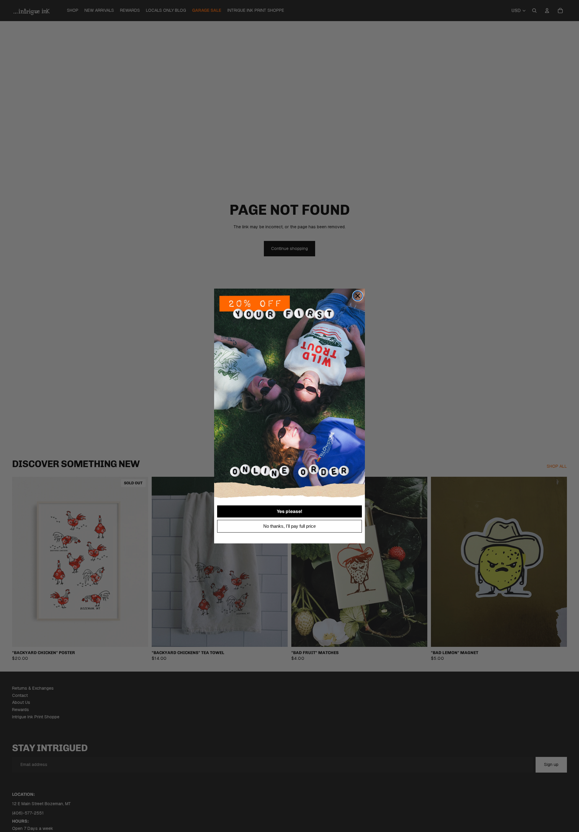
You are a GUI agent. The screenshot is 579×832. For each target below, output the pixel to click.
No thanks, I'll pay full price (289, 526)
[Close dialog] (357, 296)
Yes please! (289, 511)
